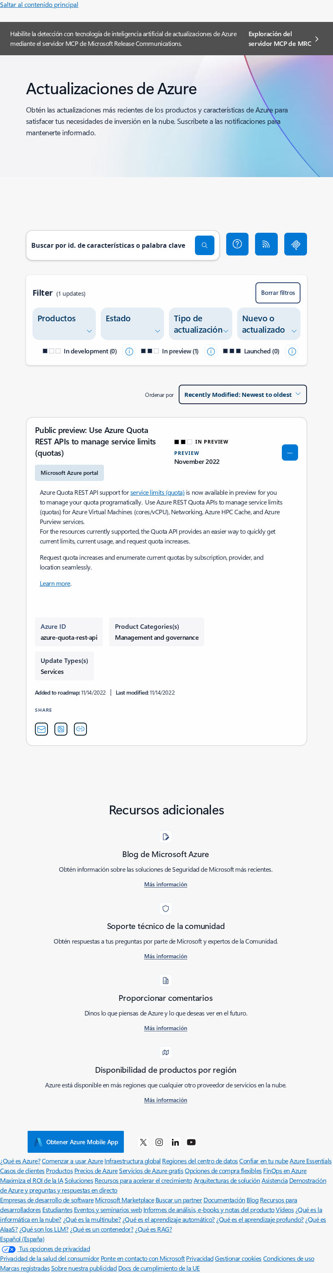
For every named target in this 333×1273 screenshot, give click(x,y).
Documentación (224, 1199)
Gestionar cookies (238, 1258)
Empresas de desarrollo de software (47, 1199)
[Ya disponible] (292, 351)
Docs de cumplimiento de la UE (159, 1268)
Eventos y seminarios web (108, 1209)
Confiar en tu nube (263, 1160)
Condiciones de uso (288, 1258)
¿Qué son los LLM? (44, 1229)
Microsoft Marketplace (124, 1199)
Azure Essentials (310, 1160)
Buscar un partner (179, 1199)
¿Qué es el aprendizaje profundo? (260, 1219)
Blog (252, 1199)
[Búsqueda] (204, 245)
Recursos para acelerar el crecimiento (143, 1180)
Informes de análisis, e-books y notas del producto (209, 1209)
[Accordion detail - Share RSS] (60, 729)
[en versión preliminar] (211, 351)
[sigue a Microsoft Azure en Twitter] (143, 1142)
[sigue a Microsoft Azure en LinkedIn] (175, 1142)
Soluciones (79, 1180)
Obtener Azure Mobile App (82, 1142)
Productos (59, 1170)
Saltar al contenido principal (39, 4)
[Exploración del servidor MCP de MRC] (295, 244)
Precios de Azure (96, 1170)
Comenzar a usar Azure (72, 1160)
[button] (237, 244)
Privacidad (199, 1258)
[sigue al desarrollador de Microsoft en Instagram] (159, 1142)
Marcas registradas (25, 1268)
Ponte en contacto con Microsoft (143, 1258)
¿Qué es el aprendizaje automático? (168, 1219)
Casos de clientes (22, 1170)
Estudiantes (57, 1209)
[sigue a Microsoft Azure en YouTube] (191, 1142)
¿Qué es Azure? (20, 1160)
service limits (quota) (157, 492)
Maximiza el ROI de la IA (31, 1180)
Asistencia (275, 1180)
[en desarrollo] (129, 351)
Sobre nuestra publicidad (84, 1268)
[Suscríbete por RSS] (266, 244)
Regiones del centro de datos (200, 1160)
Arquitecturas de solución (227, 1180)
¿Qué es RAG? (153, 1229)
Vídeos (285, 1209)
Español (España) (22, 1238)
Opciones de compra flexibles (223, 1170)
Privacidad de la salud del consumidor (49, 1258)
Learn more (55, 583)
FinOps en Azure (285, 1170)
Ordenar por (159, 394)
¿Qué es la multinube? (92, 1219)
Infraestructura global (132, 1160)
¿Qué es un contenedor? (101, 1229)
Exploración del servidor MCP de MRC (280, 38)
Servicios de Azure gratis (151, 1170)
